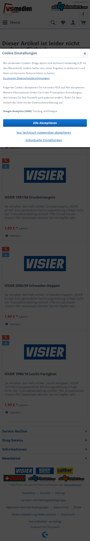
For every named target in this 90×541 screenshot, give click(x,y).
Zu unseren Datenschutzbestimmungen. (26, 78)
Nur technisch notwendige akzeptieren (44, 133)
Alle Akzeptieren (45, 123)
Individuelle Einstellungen (44, 140)
